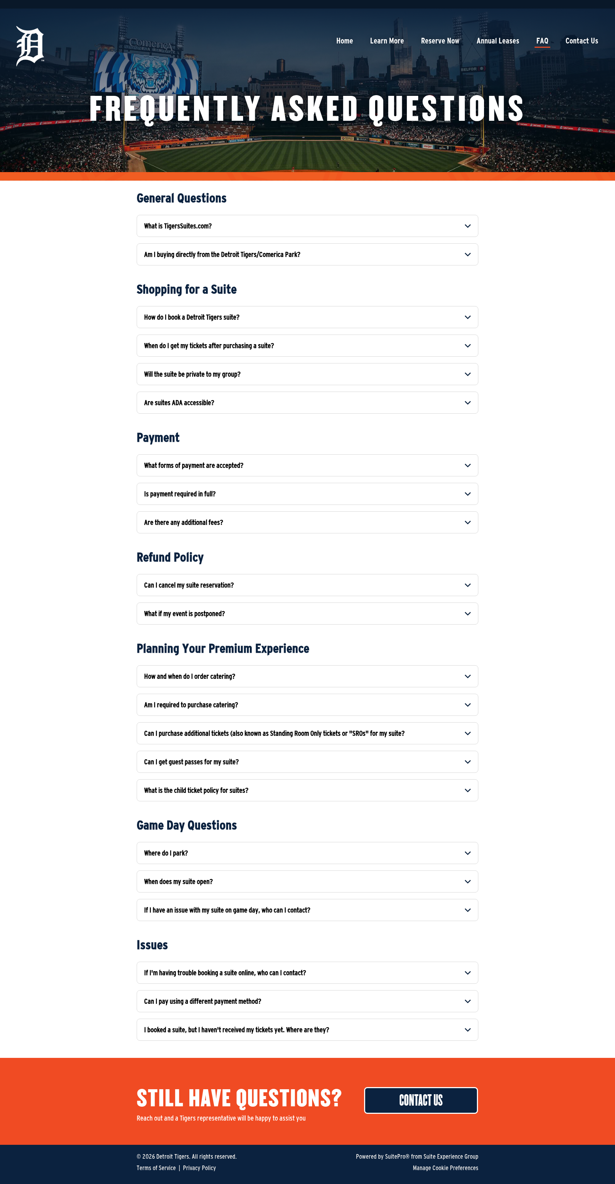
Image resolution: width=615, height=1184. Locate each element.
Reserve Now (440, 40)
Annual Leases (498, 40)
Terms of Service (156, 1168)
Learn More (387, 40)
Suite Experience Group (451, 1156)
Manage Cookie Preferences (445, 1168)
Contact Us (582, 40)
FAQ (542, 40)
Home (344, 40)
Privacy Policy (199, 1168)
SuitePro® (397, 1156)
